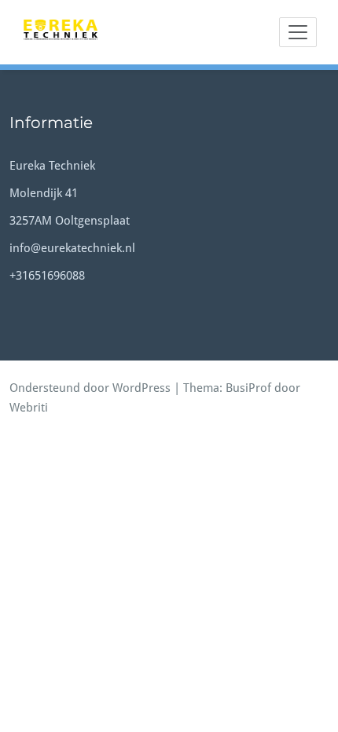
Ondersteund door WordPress (90, 388)
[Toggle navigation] (298, 32)
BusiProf (248, 388)
